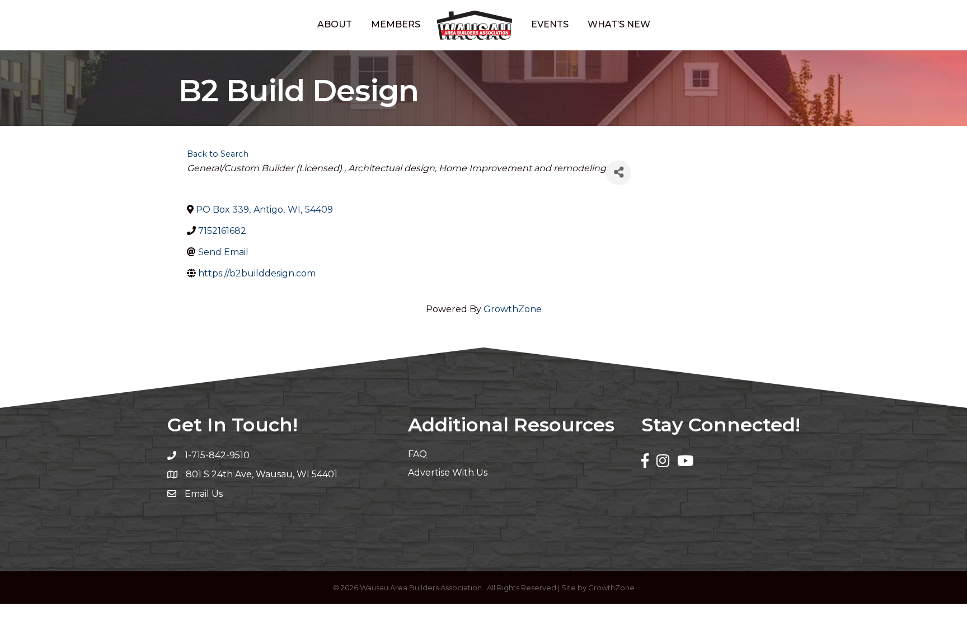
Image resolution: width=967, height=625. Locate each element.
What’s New (619, 24)
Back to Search (217, 154)
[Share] (618, 172)
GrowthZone (513, 309)
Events (550, 24)
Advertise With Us (447, 472)
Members (395, 24)
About (334, 24)
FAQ (417, 454)
